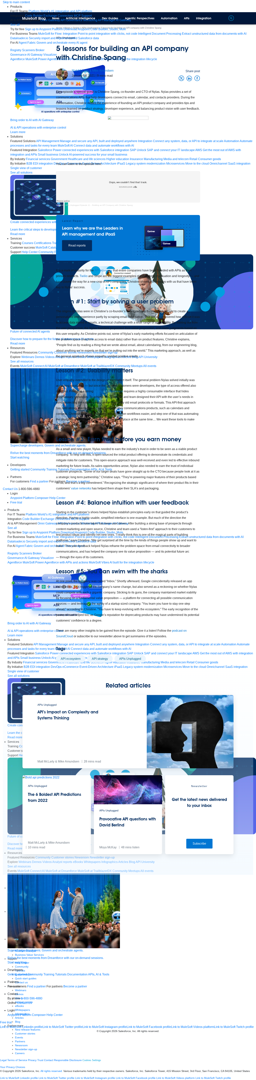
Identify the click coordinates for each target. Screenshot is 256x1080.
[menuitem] (60, 11)
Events (19, 1037)
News (55, 18)
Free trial (16, 502)
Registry (15, 50)
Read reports (77, 245)
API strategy (100, 658)
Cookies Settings (91, 1060)
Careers (20, 1053)
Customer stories (25, 1033)
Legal (3, 1060)
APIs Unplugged (65, 37)
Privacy (32, 1060)
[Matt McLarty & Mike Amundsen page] (62, 74)
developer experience (108, 391)
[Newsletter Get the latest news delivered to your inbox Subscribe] (199, 853)
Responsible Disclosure (68, 1060)
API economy (103, 270)
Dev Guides (110, 18)
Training (48, 974)
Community (35, 974)
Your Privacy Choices (12, 1067)
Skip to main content (16, 2)
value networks (81, 488)
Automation (169, 18)
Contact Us (10, 489)
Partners (20, 1041)
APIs (186, 18)
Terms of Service (17, 1060)
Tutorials (61, 974)
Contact (48, 1060)
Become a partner (75, 986)
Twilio (84, 276)
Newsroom (21, 1045)
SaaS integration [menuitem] (239, 163)
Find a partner (36, 986)
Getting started (17, 974)
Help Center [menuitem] (54, 1014)
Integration (203, 18)
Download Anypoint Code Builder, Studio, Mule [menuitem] (95, 29)
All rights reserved (148, 1031)
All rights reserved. (51, 1071)
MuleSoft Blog (34, 18)
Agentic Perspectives (139, 18)
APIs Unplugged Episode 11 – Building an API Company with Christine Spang (99, 205)
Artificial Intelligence (80, 18)
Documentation (77, 974)
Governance (18, 54)
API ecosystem (71, 658)
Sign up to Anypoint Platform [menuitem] (44, 29)
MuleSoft (60, 205)
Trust (40, 1060)
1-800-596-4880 (31, 998)
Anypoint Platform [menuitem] (19, 1014)
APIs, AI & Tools (98, 974)
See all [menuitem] (15, 24)
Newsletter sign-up (26, 1049)
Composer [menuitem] (39, 1014)
